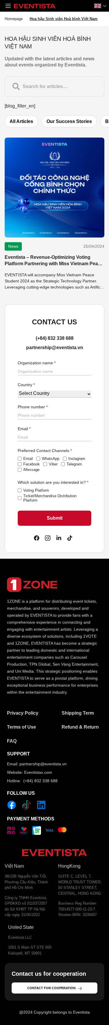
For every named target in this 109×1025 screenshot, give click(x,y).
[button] (8, 6)
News (13, 246)
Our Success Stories (69, 121)
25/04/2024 (93, 246)
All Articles (21, 121)
